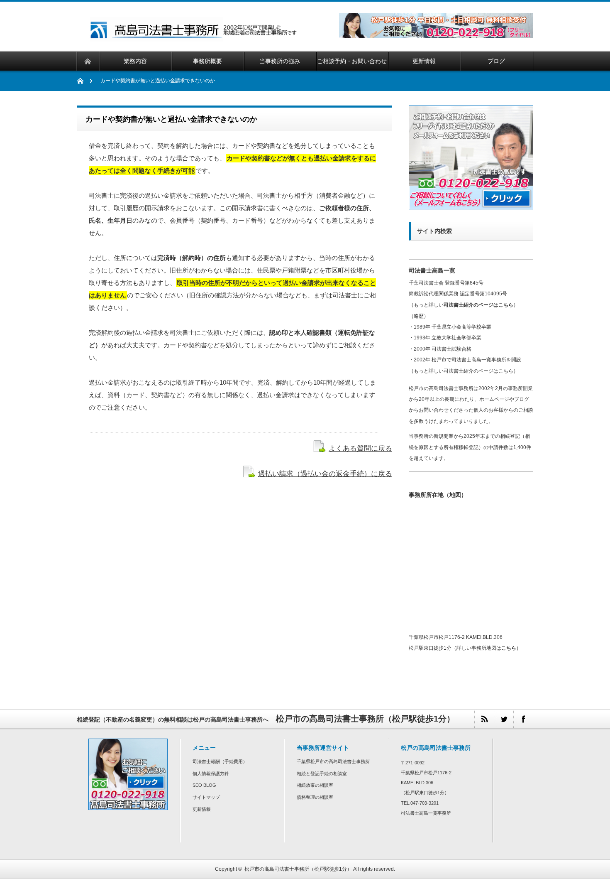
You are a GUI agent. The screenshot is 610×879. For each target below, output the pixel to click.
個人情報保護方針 (211, 773)
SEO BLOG (204, 785)
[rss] (484, 719)
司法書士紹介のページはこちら (478, 305)
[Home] (84, 81)
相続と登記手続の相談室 (322, 773)
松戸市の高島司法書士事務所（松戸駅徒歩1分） (298, 869)
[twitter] (503, 719)
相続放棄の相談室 (315, 785)
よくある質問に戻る (360, 448)
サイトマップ (206, 797)
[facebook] (523, 719)
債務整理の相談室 (315, 797)
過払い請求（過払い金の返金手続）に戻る (325, 473)
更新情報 (202, 809)
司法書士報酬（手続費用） (220, 761)
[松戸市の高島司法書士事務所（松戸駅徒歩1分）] (194, 38)
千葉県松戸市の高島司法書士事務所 (333, 761)
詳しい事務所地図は (486, 648)
